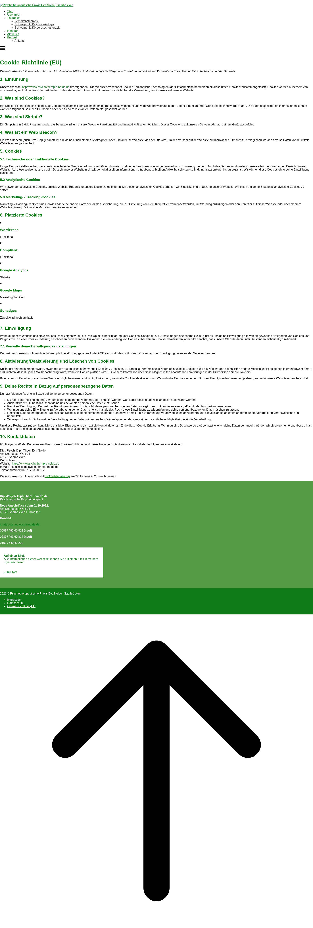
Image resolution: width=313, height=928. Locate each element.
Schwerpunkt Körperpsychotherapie (37, 27)
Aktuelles (13, 34)
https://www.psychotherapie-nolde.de (45, 87)
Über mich (13, 14)
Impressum (14, 599)
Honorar (12, 30)
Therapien (13, 17)
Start (10, 11)
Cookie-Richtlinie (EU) (21, 606)
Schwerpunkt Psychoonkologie (34, 24)
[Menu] (2, 50)
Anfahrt (19, 40)
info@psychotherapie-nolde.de (19, 524)
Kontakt (12, 37)
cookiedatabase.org (57, 476)
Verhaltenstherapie (26, 21)
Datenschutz (15, 602)
